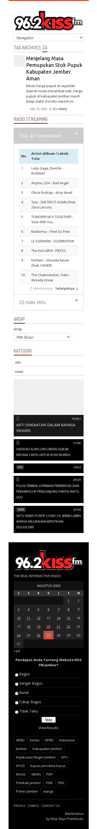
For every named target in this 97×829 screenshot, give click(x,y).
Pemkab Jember (28, 782)
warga (48, 791)
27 (48, 635)
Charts (33, 806)
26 (38, 635)
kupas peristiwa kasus (48, 765)
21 (58, 626)
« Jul (17, 650)
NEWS (36, 774)
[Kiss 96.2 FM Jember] (49, 19)
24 (18, 635)
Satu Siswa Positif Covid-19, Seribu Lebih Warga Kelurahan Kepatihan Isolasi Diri (48, 521)
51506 (77, 443)
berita (34, 740)
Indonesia (67, 740)
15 (68, 618)
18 (28, 626)
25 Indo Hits (32, 302)
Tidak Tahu (28, 711)
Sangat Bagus (30, 683)
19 (38, 626)
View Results (48, 727)
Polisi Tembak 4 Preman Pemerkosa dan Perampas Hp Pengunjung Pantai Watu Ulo (47, 491)
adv (18, 362)
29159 (77, 510)
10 (18, 618)
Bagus (24, 673)
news (19, 371)
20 (48, 626)
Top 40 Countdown (40, 136)
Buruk (24, 692)
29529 (77, 480)
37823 (77, 467)
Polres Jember (27, 791)
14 (58, 618)
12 (38, 618)
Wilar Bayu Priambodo (67, 819)
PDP (49, 774)
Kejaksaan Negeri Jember (36, 757)
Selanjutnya (64, 288)
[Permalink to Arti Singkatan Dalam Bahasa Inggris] (49, 407)
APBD (20, 740)
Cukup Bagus (30, 701)
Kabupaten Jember (47, 748)
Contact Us (50, 806)
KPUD (20, 765)
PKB (49, 782)
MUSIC (21, 774)
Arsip (18, 329)
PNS (61, 782)
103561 (76, 419)
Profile (19, 806)
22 (68, 626)
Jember (21, 748)
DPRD (49, 740)
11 (28, 618)
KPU (64, 757)
